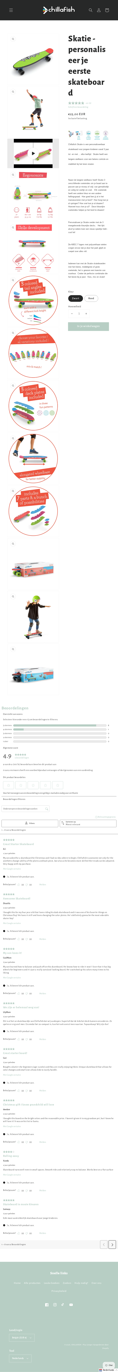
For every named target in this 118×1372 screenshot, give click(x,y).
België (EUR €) (19, 1338)
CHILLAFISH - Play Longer (82, 1345)
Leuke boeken (52, 1283)
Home (17, 1283)
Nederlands (18, 1358)
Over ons (96, 1283)
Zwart (75, 298)
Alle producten (32, 1283)
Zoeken (67, 1283)
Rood (91, 298)
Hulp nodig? (81, 1283)
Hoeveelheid (74, 306)
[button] (11, 10)
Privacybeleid (59, 1291)
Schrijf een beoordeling (78, 107)
